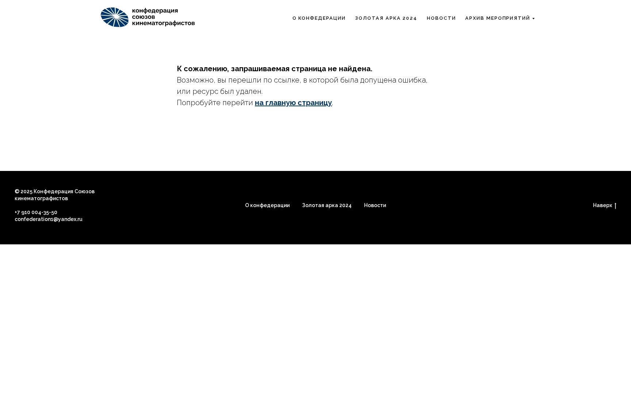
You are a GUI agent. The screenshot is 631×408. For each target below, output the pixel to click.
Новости (441, 18)
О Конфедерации (319, 18)
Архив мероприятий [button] (497, 18)
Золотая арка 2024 (386, 18)
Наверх (602, 205)
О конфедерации (267, 205)
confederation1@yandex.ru (49, 219)
